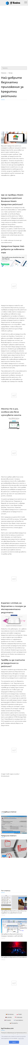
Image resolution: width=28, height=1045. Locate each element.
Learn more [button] (21, 1038)
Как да (10, 73)
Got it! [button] (14, 1042)
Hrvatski (8, 1020)
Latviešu (9, 1017)
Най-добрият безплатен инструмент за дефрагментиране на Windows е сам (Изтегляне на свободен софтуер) (13, 825)
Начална (3, 73)
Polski (20, 1014)
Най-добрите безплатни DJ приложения (14, 957)
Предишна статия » (9, 836)
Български (14, 1023)
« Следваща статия (8, 812)
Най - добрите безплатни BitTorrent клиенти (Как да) (12, 853)
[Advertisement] (14, 20)
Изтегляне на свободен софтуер (11, 832)
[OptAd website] (22, 192)
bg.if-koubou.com (7, 1028)
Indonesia (19, 1017)
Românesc (11, 1014)
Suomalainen (19, 1020)
